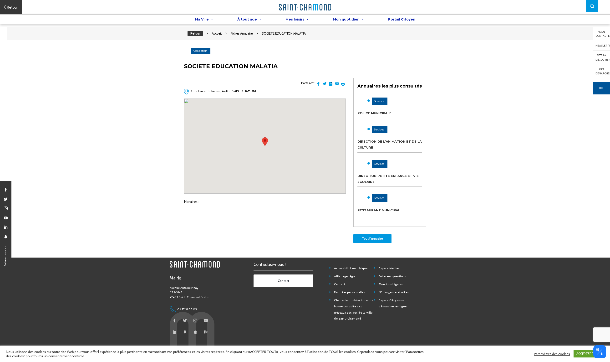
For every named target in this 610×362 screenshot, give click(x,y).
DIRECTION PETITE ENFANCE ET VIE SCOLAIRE (388, 179)
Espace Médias (389, 268)
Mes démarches (602, 71)
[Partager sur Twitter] (324, 84)
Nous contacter (602, 34)
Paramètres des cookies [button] (552, 354)
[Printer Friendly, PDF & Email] (331, 84)
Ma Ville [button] (202, 19)
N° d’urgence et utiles (394, 292)
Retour (195, 33)
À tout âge (247, 19)
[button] (592, 6)
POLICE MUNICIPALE (374, 113)
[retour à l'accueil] (305, 7)
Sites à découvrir (602, 57)
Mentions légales (391, 284)
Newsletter (602, 45)
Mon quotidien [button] (346, 19)
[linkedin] (6, 227)
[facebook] (6, 189)
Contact (339, 284)
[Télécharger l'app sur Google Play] (206, 332)
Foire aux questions (392, 276)
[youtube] (6, 218)
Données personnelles (349, 292)
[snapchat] (6, 237)
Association (200, 50)
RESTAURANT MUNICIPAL (378, 210)
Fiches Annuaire (242, 33)
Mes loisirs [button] (294, 19)
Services (379, 101)
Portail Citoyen (401, 19)
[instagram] (6, 208)
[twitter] (6, 199)
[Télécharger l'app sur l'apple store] (195, 332)
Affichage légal (345, 276)
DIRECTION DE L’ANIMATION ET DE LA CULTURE (389, 144)
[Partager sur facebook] (318, 84)
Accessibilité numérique (351, 268)
